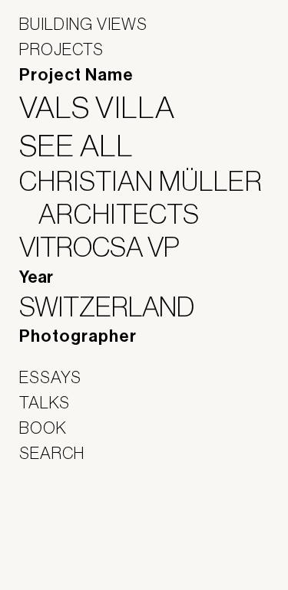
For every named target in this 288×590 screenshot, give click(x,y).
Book (43, 427)
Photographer (78, 336)
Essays (50, 377)
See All (86, 145)
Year (36, 277)
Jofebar (59, 518)
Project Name (76, 75)
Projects (61, 49)
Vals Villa (106, 107)
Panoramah (61, 551)
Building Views (83, 24)
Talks (44, 402)
